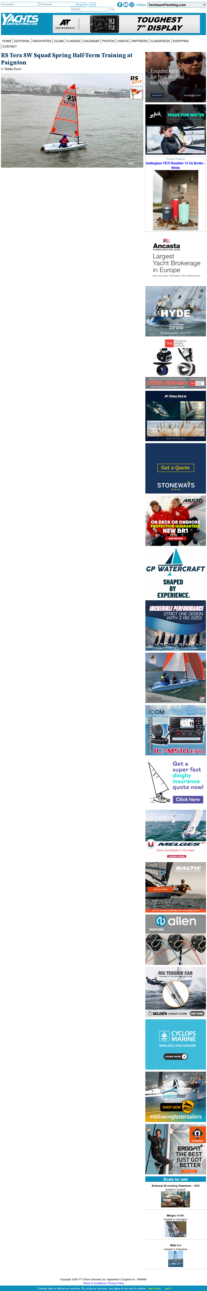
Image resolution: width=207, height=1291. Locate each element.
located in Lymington (175, 1217)
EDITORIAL (22, 41)
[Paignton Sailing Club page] (136, 98)
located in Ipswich (176, 1187)
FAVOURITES (42, 41)
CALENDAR (91, 41)
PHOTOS (108, 41)
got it (168, 1288)
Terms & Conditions (94, 1283)
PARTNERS (139, 41)
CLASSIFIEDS (160, 41)
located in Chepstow (175, 1247)
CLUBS (59, 41)
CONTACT (9, 46)
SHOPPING (181, 41)
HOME (7, 41)
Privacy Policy (116, 1283)
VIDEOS (123, 41)
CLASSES (73, 41)
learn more (154, 1288)
